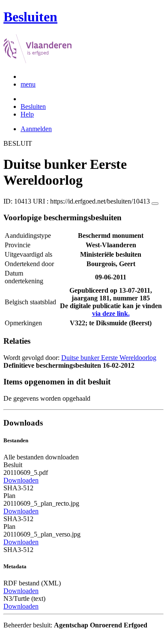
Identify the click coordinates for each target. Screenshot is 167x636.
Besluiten (33, 106)
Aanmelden (36, 128)
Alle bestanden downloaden (41, 457)
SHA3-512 (18, 488)
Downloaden (21, 480)
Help (27, 114)
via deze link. (111, 313)
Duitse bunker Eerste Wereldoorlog (108, 357)
